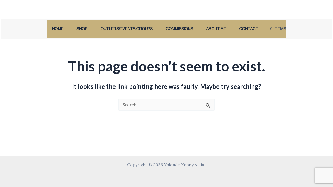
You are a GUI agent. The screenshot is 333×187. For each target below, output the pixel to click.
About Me (216, 28)
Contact (248, 28)
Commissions (179, 28)
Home (57, 28)
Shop (81, 28)
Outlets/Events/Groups (126, 28)
